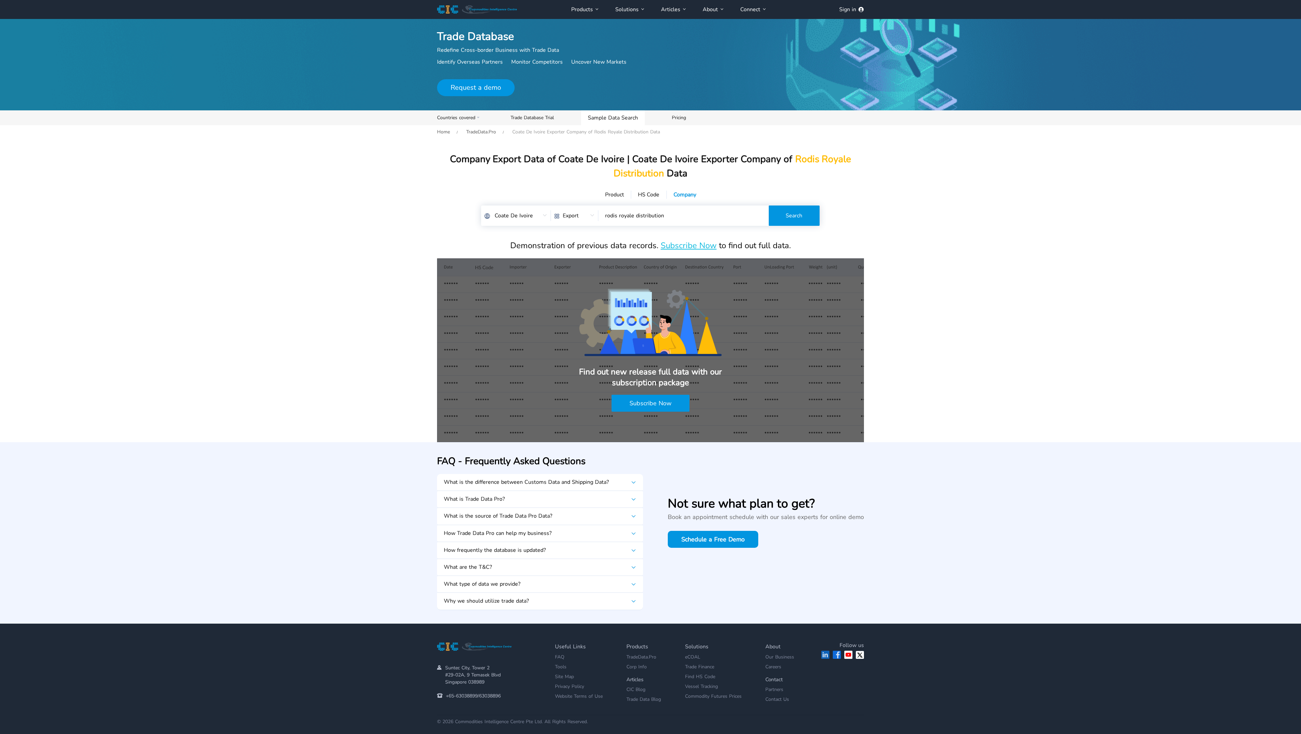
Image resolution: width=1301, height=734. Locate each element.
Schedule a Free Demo (713, 539)
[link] (443, 132)
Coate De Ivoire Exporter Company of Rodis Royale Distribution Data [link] (585, 132)
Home (443, 132)
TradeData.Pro (481, 132)
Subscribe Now (689, 245)
